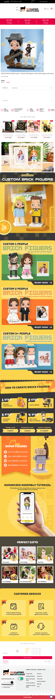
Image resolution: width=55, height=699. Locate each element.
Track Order (44, 1)
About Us (39, 673)
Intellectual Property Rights (30, 686)
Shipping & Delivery (30, 676)
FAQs (38, 686)
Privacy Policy (29, 673)
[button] (1, 129)
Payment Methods (41, 681)
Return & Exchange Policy (30, 679)
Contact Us (39, 676)
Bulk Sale (39, 684)
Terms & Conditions (30, 682)
